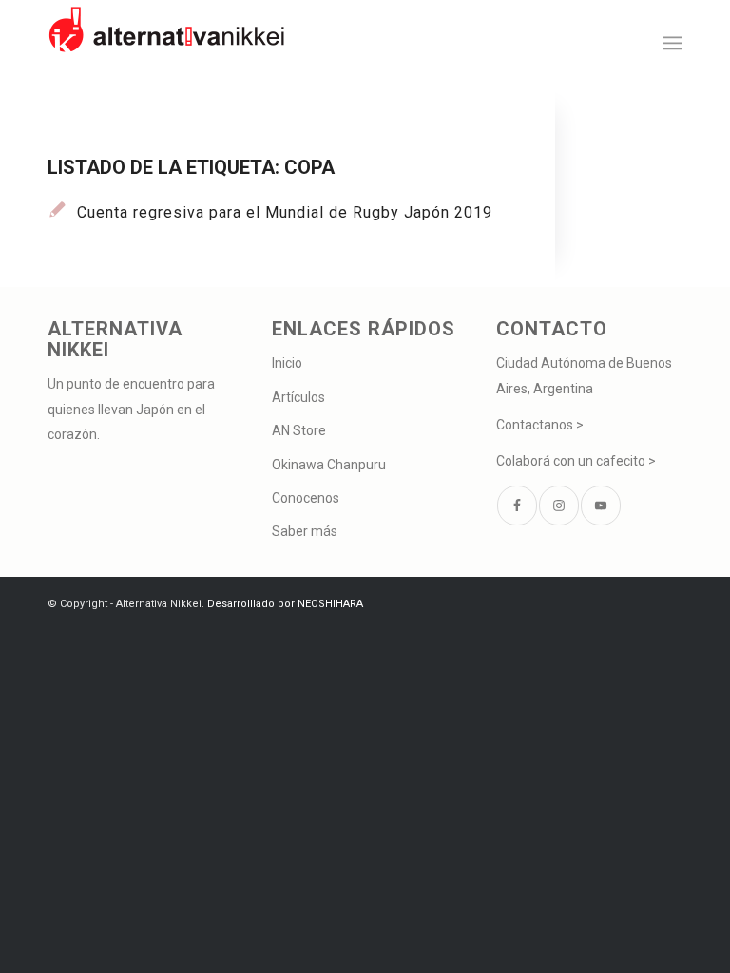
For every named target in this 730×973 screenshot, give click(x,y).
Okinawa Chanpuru (329, 464)
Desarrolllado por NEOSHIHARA (285, 604)
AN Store (299, 430)
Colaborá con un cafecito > (576, 460)
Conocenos (305, 498)
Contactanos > (540, 424)
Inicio (287, 363)
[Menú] (672, 42)
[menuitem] (672, 42)
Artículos (298, 397)
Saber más (304, 531)
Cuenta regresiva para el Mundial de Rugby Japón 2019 (284, 212)
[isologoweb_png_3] (166, 43)
